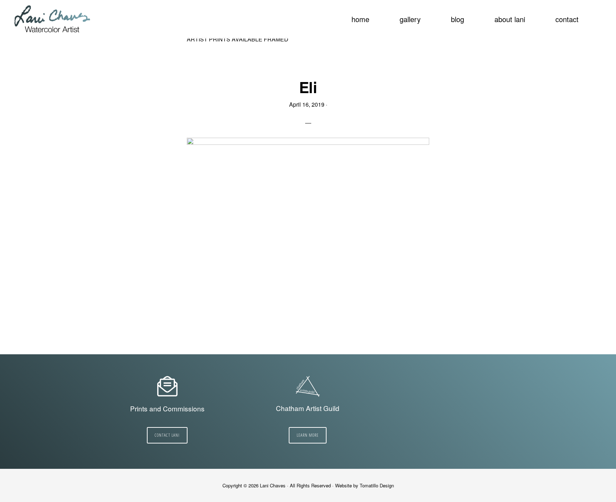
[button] (598, 15)
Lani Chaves (52, 19)
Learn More (308, 435)
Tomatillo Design (377, 485)
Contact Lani (167, 435)
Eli (308, 87)
